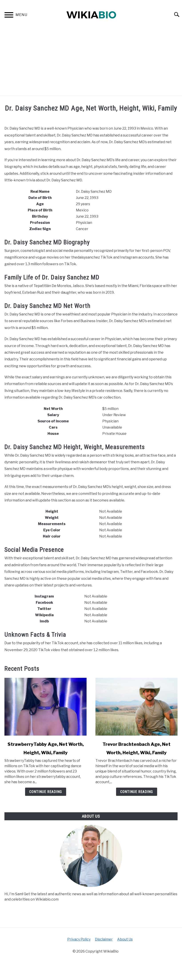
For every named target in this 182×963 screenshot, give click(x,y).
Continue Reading (45, 792)
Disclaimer (104, 939)
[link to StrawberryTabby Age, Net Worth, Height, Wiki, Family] (45, 707)
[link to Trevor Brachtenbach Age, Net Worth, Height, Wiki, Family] (136, 707)
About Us (125, 939)
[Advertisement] (91, 62)
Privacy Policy (79, 939)
